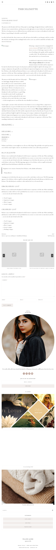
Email (22, 299)
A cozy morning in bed (28, 466)
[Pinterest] (48, 2)
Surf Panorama (51, 234)
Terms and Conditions (32, 545)
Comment (5, 280)
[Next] (52, 255)
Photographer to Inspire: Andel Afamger (42, 268)
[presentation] (14, 254)
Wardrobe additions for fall (28, 504)
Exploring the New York (14, 268)
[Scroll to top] (54, 546)
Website (40, 299)
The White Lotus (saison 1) (28, 428)
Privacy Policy (22, 545)
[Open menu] (2, 2)
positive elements (33, 48)
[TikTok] (50, 2)
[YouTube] (51, 2)
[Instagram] (46, 2)
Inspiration (5, 18)
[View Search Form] (53, 2)
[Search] (52, 510)
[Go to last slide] (4, 255)
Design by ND (33, 547)
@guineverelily (28, 541)
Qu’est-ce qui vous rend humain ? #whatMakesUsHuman (14, 234)
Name (4, 299)
